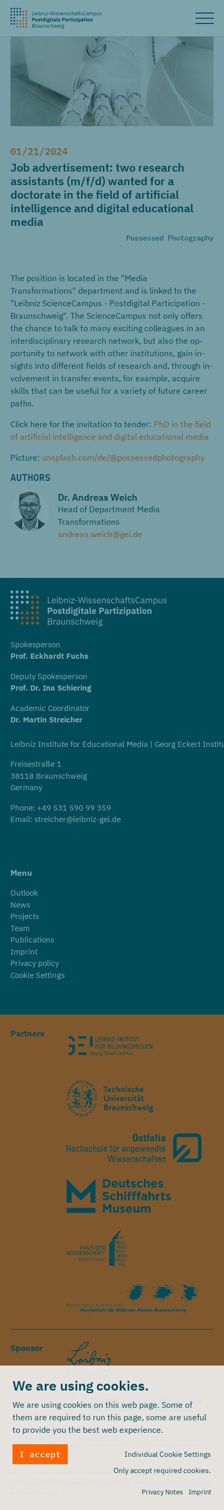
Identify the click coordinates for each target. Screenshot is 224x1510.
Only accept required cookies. (162, 1470)
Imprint (200, 1492)
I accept (40, 1454)
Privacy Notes (162, 1492)
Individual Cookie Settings (168, 1454)
